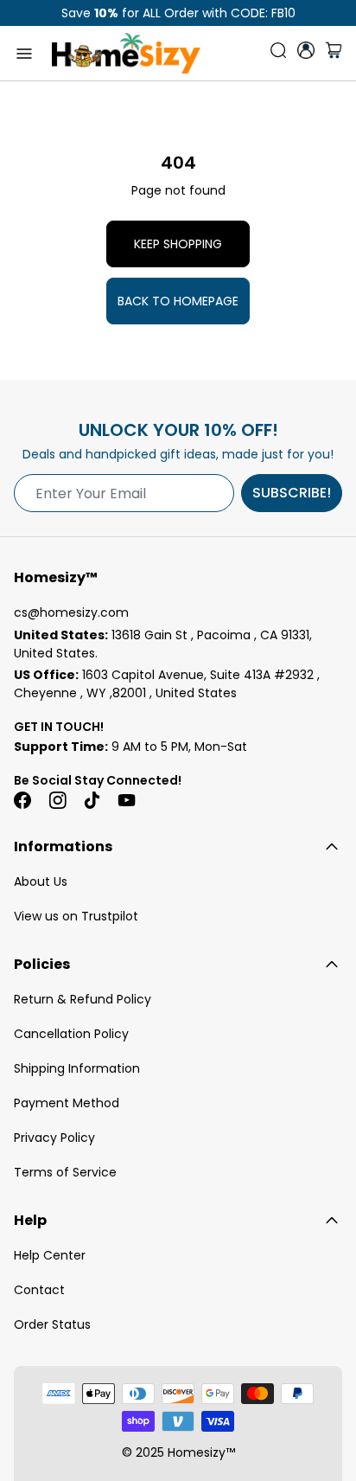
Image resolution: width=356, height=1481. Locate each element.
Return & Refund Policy (82, 999)
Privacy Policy (54, 1137)
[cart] (333, 54)
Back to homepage (178, 301)
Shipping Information (77, 1068)
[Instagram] (57, 800)
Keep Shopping (178, 244)
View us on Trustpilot (76, 916)
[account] (306, 50)
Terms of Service (65, 1172)
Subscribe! (291, 493)
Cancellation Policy (71, 1033)
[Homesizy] (126, 53)
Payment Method (66, 1103)
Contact (39, 1289)
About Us (40, 881)
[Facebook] (22, 800)
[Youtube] (126, 800)
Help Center (50, 1255)
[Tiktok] (91, 800)
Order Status (52, 1324)
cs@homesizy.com (71, 612)
